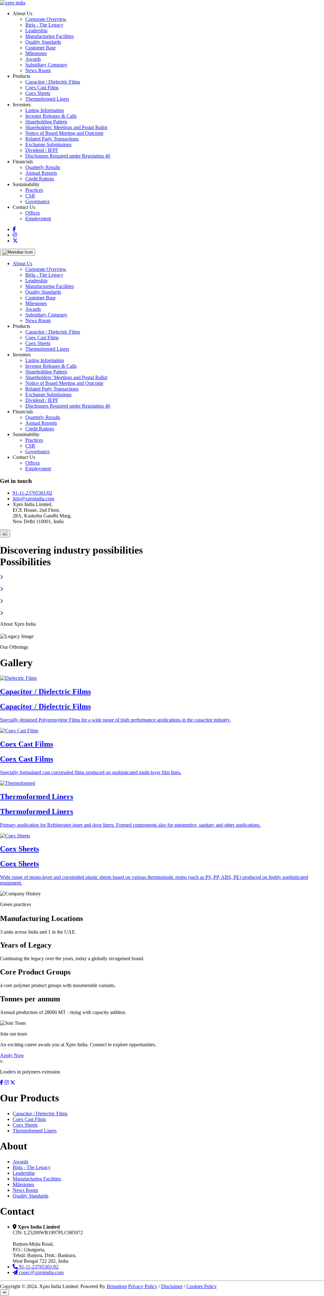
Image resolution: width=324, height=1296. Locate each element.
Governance (37, 201)
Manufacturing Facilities (49, 36)
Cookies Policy (201, 1286)
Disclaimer (172, 1286)
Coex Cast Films (42, 87)
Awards (33, 59)
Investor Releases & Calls (51, 116)
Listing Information (44, 110)
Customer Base (40, 47)
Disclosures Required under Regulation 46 (67, 156)
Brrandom (117, 1286)
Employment (38, 218)
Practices (34, 190)
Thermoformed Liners (47, 99)
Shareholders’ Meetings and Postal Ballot (66, 127)
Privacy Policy (142, 1286)
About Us (22, 263)
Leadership (36, 30)
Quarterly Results (42, 167)
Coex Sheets (37, 93)
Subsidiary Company (46, 64)
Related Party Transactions (51, 138)
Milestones (36, 53)
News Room (38, 70)
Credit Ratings (39, 178)
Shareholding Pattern (46, 121)
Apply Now (12, 1055)
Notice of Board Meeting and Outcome (64, 133)
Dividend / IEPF (41, 150)
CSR (30, 195)
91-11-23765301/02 (32, 493)
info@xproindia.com (33, 498)
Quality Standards (43, 42)
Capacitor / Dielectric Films (52, 82)
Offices (32, 213)
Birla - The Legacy (44, 25)
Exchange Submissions (48, 144)
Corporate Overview (45, 19)
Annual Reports (41, 173)
